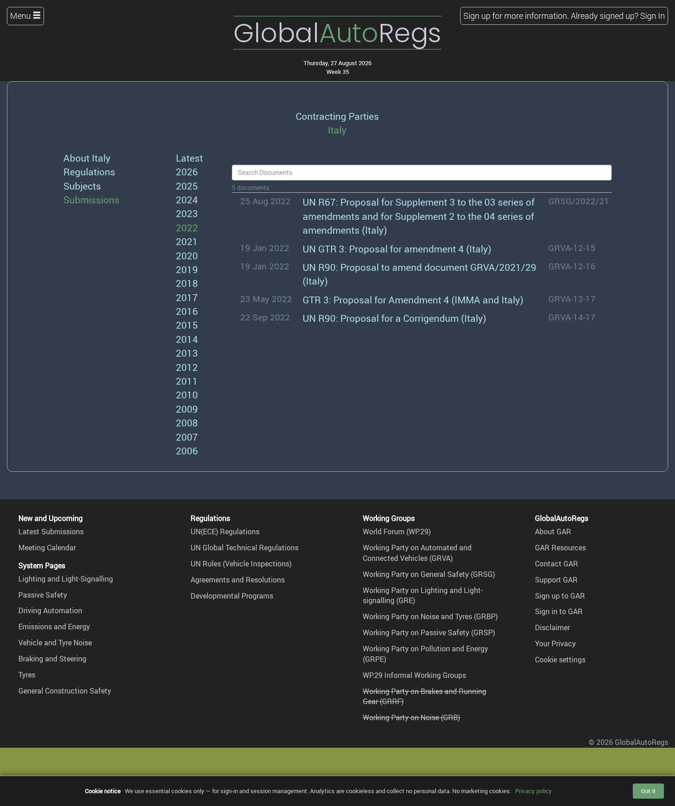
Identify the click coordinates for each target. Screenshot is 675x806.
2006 (187, 450)
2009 (187, 408)
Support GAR (556, 580)
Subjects (82, 185)
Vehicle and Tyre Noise (55, 643)
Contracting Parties (337, 116)
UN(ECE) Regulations (225, 531)
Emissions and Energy (54, 626)
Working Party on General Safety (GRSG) (429, 574)
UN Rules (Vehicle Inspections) (241, 564)
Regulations (89, 171)
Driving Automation (50, 610)
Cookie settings (560, 660)
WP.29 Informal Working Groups (414, 675)
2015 (187, 324)
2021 (187, 241)
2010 (187, 394)
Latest (189, 157)
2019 (187, 269)
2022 (187, 227)
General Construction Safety (64, 691)
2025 (187, 185)
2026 (187, 171)
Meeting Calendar (47, 548)
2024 (187, 199)
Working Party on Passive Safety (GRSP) (429, 632)
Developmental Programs (232, 596)
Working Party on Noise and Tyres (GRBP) (430, 616)
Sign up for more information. (516, 15)
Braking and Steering (52, 659)
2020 (187, 255)
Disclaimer (552, 627)
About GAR (553, 531)
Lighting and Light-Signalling (65, 579)
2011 (187, 380)
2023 (187, 213)
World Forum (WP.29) (397, 531)
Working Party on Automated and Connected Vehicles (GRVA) (417, 553)
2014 (187, 339)
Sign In (652, 15)
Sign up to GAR (560, 596)
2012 (187, 367)
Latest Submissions (51, 531)
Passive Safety (42, 595)
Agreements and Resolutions (238, 580)
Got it (648, 791)
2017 (187, 297)
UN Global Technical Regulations (244, 548)
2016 (187, 311)
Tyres (26, 675)
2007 (187, 436)
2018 (187, 283)
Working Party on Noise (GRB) (411, 717)
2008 (187, 422)
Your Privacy (555, 643)
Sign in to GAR (559, 611)
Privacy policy (533, 791)
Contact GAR (556, 564)
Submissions (91, 199)
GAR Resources (560, 548)
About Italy (87, 157)
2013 (187, 352)
